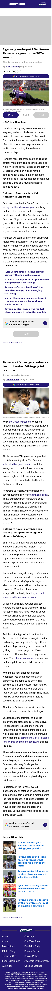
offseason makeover (25, 658)
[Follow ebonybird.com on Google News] (45, 323)
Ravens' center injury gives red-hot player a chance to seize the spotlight (26, 310)
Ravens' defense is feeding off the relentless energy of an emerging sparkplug (24, 290)
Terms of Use (9, 956)
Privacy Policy (31, 951)
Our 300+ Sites (32, 941)
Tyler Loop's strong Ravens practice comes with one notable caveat (25, 273)
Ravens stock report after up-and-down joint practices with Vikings (27, 281)
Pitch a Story (8, 951)
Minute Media (15, 973)
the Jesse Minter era (20, 421)
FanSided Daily (32, 946)
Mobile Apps (8, 946)
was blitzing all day (38, 494)
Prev (10, 115)
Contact (6, 941)
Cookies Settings (33, 965)
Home (5, 343)
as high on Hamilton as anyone (19, 207)
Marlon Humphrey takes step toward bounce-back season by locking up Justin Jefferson (25, 301)
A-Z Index (7, 965)
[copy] (19, 71)
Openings (29, 936)
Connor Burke (12, 379)
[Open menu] (4, 4)
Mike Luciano (12, 66)
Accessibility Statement (36, 961)
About (5, 936)
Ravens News (16, 343)
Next (41, 115)
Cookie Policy (31, 956)
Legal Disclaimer (11, 961)
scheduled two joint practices (18, 464)
